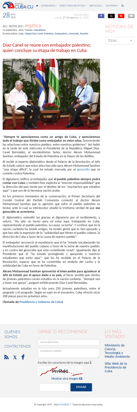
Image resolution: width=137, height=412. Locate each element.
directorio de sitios (73, 5)
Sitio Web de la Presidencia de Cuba (116, 367)
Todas (120, 40)
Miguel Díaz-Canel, (34, 33)
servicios (96, 5)
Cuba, (21, 33)
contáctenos (17, 346)
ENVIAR (81, 387)
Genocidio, (74, 33)
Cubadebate (40, 30)
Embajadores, (61, 33)
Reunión (84, 33)
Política (33, 26)
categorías (49, 5)
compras (112, 5)
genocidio (83, 169)
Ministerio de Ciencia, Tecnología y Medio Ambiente (117, 351)
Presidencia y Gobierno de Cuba (40, 302)
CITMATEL (64, 404)
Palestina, (49, 33)
